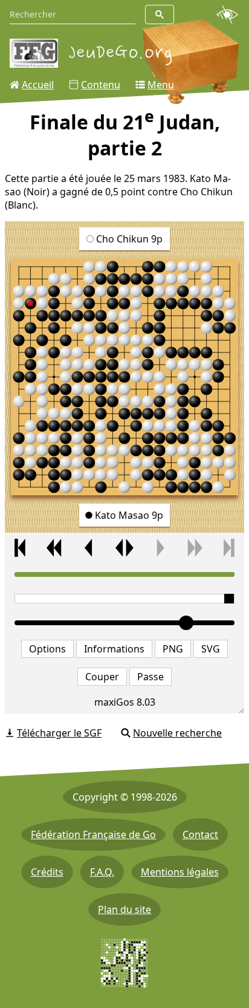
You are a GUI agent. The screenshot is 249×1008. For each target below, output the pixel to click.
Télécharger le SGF (59, 733)
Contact (200, 834)
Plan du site (124, 909)
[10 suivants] (194, 548)
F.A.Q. (102, 872)
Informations (114, 648)
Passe (150, 676)
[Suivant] (159, 548)
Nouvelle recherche (177, 733)
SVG (210, 648)
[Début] (20, 548)
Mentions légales (180, 872)
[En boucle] (124, 548)
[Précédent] (90, 548)
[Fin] (229, 548)
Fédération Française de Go (93, 834)
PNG (173, 648)
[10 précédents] (55, 548)
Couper (102, 676)
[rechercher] (159, 14)
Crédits (47, 872)
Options (47, 648)
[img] (124, 377)
